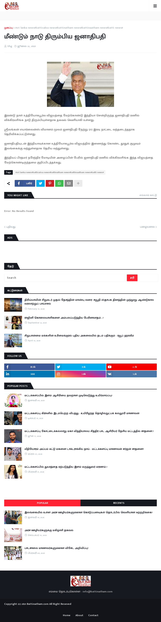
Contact (93, 615)
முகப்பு (8, 28)
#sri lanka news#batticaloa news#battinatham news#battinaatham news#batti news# (69, 28)
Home (66, 615)
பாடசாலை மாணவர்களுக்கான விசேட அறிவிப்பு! (56, 548)
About (79, 615)
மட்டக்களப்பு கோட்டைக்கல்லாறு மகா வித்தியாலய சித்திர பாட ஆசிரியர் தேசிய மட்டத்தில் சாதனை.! (89, 431)
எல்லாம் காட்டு (148, 195)
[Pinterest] (50, 183)
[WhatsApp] (59, 183)
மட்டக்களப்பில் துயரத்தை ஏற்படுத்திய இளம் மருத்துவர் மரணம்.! (66, 467)
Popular (42, 503)
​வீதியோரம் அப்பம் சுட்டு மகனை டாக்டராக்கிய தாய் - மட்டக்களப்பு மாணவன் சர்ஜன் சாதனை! (84, 449)
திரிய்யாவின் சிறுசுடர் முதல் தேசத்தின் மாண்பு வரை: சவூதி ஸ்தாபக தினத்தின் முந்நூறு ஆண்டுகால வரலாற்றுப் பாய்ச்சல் (89, 302)
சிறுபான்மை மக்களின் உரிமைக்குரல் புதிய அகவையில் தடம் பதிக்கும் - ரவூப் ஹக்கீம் (79, 335)
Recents (118, 503)
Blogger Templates (81, 608)
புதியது (11, 227)
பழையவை (147, 227)
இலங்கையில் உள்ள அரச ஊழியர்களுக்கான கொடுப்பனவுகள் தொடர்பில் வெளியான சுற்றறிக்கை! (88, 512)
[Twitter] (40, 183)
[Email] (69, 183)
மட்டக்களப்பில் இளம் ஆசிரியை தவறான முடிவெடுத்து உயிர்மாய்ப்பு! (68, 395)
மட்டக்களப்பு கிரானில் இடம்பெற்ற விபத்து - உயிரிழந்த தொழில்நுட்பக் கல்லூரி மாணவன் (82, 413)
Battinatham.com (37, 604)
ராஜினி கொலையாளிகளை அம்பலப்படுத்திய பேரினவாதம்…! (64, 318)
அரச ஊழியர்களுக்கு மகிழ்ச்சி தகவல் (49, 530)
